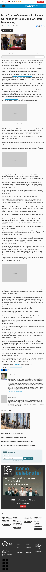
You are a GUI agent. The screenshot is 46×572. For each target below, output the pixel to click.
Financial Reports (39, 542)
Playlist (27, 542)
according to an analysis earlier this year (22, 76)
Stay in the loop (28, 458)
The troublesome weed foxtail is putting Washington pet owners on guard (17, 441)
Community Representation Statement (38, 545)
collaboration (18, 364)
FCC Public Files (38, 554)
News (10, 455)
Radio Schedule (20, 552)
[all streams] (44, 6)
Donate (41, 1)
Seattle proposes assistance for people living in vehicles (13, 437)
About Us (19, 542)
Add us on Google (39, 57)
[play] (3, 6)
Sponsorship (28, 552)
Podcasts (28, 544)
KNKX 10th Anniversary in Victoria (23, 500)
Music (5, 455)
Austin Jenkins (10, 25)
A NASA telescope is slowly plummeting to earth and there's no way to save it (17, 521)
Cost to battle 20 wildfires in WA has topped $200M (12, 433)
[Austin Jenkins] (4, 376)
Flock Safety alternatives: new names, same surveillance (7, 520)
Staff (18, 547)
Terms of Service (39, 548)
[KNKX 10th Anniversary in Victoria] (23, 481)
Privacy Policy (21, 460)
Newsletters (28, 547)
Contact (18, 544)
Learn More (23, 506)
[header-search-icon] (35, 1)
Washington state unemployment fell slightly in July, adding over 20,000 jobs (18, 445)
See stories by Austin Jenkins (15, 391)
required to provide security (11, 99)
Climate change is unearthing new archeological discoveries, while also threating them (38, 522)
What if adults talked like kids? (28, 518)
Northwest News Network (16, 367)
